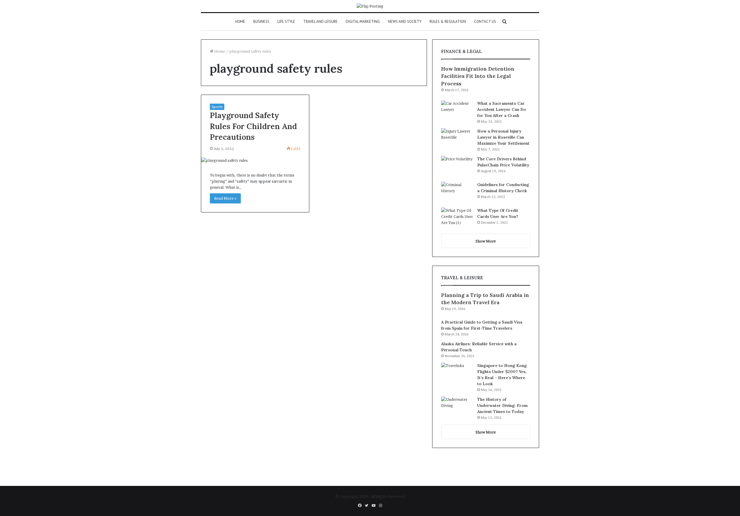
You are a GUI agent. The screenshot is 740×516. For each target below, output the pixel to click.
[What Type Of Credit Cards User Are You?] (457, 218)
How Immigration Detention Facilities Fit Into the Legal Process (477, 76)
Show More (486, 241)
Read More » (225, 198)
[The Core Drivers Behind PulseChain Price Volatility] (457, 167)
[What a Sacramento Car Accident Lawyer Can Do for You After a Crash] (457, 111)
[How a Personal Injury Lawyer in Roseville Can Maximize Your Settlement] (457, 139)
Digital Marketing (363, 21)
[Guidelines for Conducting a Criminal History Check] (457, 192)
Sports (217, 106)
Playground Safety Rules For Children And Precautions (253, 126)
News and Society (404, 21)
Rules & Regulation (448, 21)
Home (240, 21)
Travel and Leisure (320, 21)
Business (261, 21)
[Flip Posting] (370, 6)
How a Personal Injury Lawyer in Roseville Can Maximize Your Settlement (503, 137)
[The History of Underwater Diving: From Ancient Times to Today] (457, 407)
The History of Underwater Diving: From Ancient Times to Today (502, 405)
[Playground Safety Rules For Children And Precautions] (255, 160)
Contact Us (485, 21)
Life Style (286, 21)
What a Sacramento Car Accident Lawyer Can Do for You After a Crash (501, 109)
